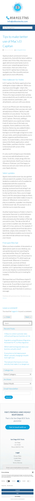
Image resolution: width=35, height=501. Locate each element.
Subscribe (9, 397)
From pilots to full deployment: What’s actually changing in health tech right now (16, 355)
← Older (7, 317)
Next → (28, 317)
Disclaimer (18, 460)
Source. (5, 298)
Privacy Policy (17, 456)
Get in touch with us (17, 427)
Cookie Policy (17, 458)
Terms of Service (17, 462)
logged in (14, 311)
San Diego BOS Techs (21, 50)
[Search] (29, 323)
